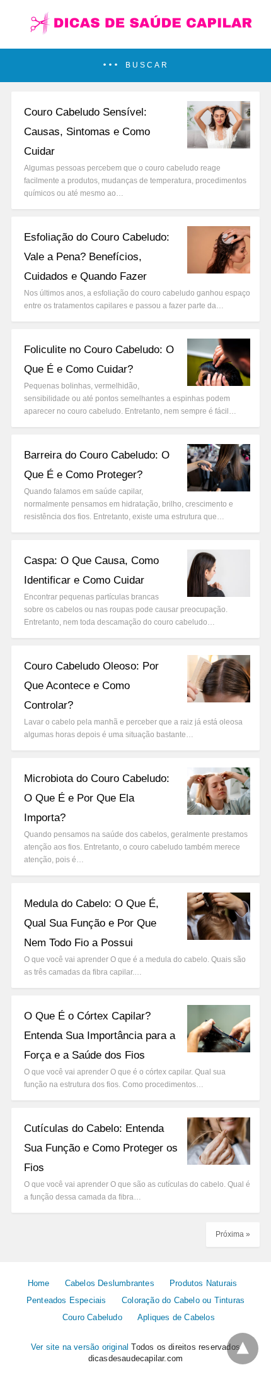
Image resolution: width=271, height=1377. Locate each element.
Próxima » (233, 1234)
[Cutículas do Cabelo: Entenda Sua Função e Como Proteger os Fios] (218, 1161)
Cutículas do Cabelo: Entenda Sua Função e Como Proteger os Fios (101, 1148)
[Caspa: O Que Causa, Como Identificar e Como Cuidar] (218, 593)
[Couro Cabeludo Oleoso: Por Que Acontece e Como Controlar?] (218, 699)
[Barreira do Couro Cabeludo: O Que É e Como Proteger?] (218, 488)
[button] (135, 65)
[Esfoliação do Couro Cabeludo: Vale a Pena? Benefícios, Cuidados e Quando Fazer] (218, 270)
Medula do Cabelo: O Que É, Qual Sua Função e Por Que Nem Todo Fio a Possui (91, 923)
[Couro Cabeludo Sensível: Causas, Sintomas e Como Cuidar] (218, 145)
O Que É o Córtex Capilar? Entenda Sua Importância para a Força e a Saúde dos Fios (99, 1035)
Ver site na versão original (80, 1347)
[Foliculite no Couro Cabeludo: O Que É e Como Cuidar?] (218, 382)
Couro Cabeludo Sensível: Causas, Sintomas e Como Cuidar (87, 131)
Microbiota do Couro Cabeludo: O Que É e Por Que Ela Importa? (97, 798)
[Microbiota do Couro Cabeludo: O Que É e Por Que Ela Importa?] (218, 811)
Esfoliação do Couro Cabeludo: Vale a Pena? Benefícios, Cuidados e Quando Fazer (97, 256)
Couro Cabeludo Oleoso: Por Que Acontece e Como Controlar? (91, 685)
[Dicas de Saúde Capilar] (135, 31)
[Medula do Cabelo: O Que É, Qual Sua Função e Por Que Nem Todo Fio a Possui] (218, 936)
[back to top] (242, 1348)
